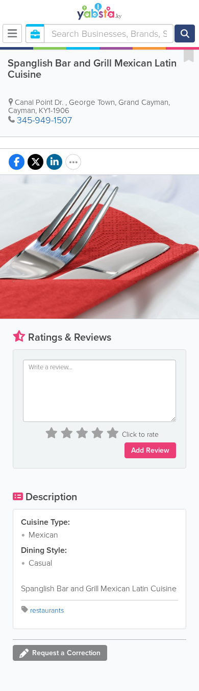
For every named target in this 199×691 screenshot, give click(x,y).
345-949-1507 (44, 120)
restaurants (47, 610)
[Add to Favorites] (189, 55)
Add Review (150, 450)
